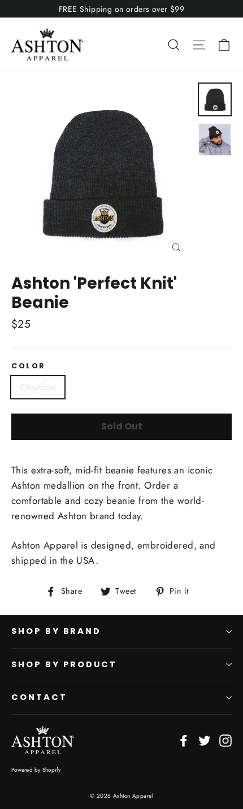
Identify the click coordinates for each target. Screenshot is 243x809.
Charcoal (38, 387)
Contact (39, 697)
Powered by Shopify (36, 769)
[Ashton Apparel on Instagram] (225, 739)
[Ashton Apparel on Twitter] (204, 739)
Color (28, 366)
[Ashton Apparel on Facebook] (183, 739)
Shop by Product (64, 664)
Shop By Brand (56, 631)
